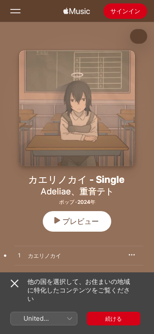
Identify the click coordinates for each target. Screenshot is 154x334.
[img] (76, 11)
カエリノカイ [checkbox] (44, 255)
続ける (113, 318)
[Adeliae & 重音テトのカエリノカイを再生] (19, 255)
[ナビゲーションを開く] (15, 11)
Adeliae (56, 191)
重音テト (97, 191)
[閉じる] (14, 283)
